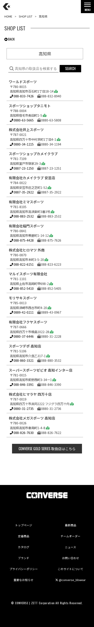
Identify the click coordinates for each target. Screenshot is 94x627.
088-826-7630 (23, 432)
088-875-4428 (23, 240)
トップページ (23, 525)
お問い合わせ (70, 558)
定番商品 (23, 536)
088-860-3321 (23, 360)
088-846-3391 (23, 384)
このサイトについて (70, 569)
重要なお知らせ (23, 580)
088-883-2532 (23, 216)
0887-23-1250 (23, 168)
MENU (88, 10)
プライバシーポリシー (23, 569)
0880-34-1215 (23, 144)
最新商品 (70, 525)
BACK (11, 39)
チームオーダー (70, 536)
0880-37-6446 (23, 336)
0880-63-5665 (23, 120)
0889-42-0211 (23, 312)
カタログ (23, 547)
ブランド (23, 558)
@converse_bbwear (72, 580)
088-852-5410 (23, 288)
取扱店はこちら (47, 448)
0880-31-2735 (23, 408)
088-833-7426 (23, 96)
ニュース (70, 547)
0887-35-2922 (23, 192)
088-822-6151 (23, 264)
